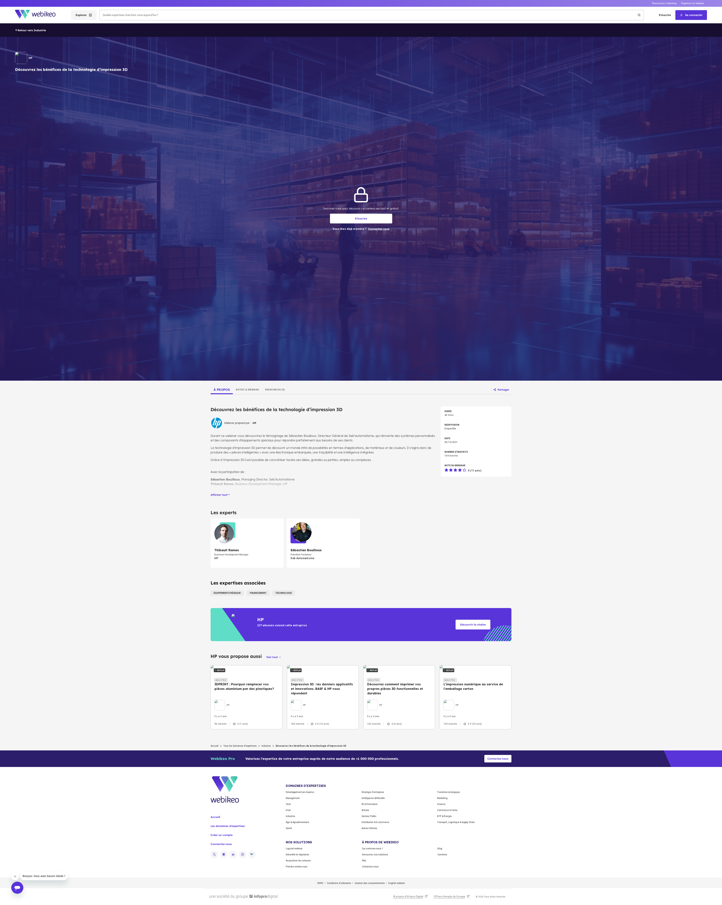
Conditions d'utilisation (339, 883)
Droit (288, 810)
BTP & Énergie (444, 816)
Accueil (214, 746)
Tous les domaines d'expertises (240, 746)
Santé (289, 828)
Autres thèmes (369, 828)
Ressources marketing (664, 3)
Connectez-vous (221, 844)
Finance (441, 804)
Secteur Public (369, 816)
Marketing (442, 798)
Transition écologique (448, 792)
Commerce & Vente (447, 810)
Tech (288, 804)
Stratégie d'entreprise (373, 792)
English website (396, 883)
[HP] (222, 701)
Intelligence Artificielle (373, 798)
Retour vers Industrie (32, 30)
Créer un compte (222, 835)
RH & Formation (370, 804)
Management (293, 798)
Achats (365, 810)
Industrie (266, 746)
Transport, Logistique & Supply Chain (456, 822)
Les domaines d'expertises (228, 826)
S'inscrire (665, 15)
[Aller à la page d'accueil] (38, 15)
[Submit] (639, 15)
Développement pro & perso (300, 792)
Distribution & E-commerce (375, 822)
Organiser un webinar (692, 3)
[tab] (222, 389)
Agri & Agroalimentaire (297, 822)
